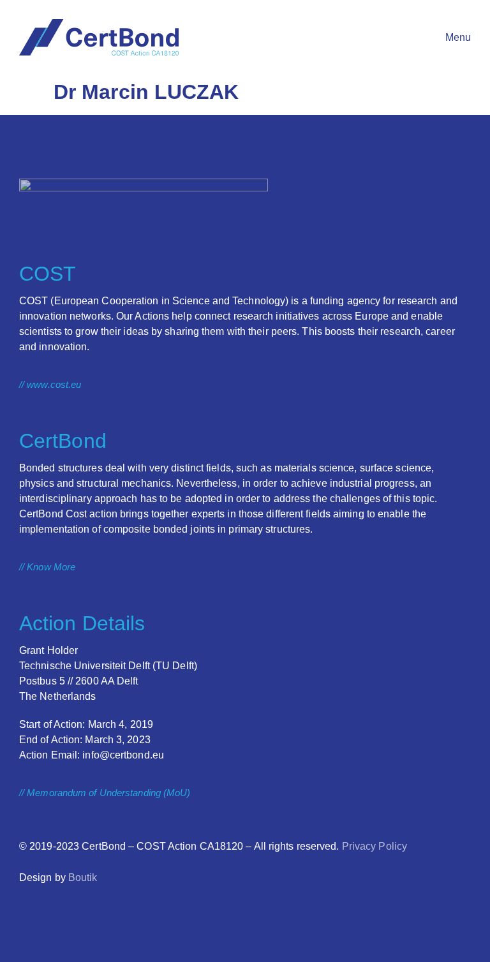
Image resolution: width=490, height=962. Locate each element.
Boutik (83, 877)
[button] (445, 37)
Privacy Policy (374, 846)
